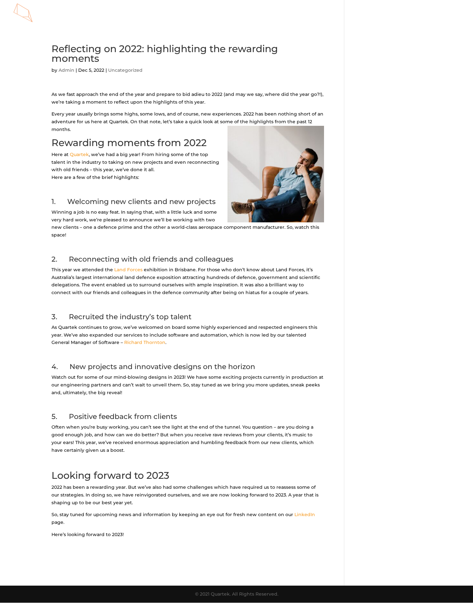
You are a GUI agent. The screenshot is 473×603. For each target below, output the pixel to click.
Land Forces (128, 270)
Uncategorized (125, 70)
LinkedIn (304, 514)
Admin (66, 70)
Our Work (329, 13)
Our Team (295, 13)
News (390, 13)
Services (263, 13)
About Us (362, 13)
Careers (415, 13)
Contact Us (448, 13)
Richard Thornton (144, 342)
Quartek (79, 154)
